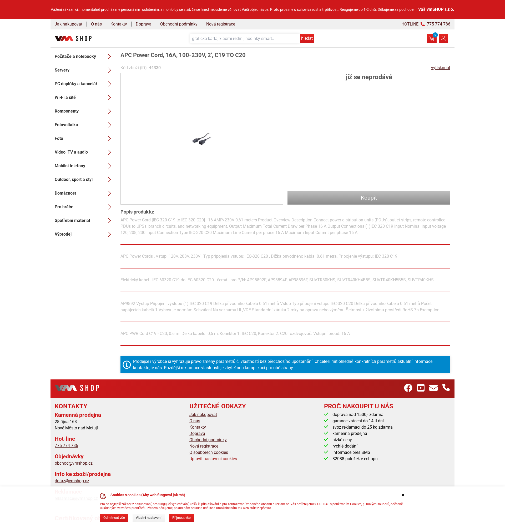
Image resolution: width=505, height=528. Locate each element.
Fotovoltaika (66, 124)
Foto (59, 138)
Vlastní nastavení (148, 518)
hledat (307, 38)
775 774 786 (66, 445)
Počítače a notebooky (75, 56)
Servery (62, 70)
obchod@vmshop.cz (74, 463)
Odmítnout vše (114, 518)
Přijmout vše (181, 518)
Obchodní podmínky (179, 24)
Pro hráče (64, 206)
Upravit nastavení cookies (213, 458)
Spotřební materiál (72, 220)
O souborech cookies (208, 452)
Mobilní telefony (70, 165)
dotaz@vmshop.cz (72, 480)
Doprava (144, 24)
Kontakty (118, 24)
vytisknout (440, 67)
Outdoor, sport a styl (74, 179)
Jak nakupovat (68, 24)
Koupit (369, 198)
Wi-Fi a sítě (65, 97)
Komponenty (67, 111)
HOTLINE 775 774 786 (425, 24)
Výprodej (63, 234)
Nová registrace (220, 24)
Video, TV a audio (71, 152)
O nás (96, 24)
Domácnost (65, 193)
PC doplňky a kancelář (76, 83)
